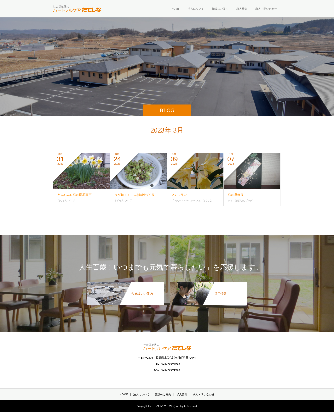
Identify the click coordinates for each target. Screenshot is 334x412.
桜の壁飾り (236, 195)
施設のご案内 (220, 8)
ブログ (71, 200)
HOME (175, 8)
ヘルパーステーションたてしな (195, 200)
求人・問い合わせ (266, 8)
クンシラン (179, 195)
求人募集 (241, 8)
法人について (196, 8)
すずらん (119, 200)
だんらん (62, 200)
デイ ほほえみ (236, 200)
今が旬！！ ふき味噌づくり (134, 195)
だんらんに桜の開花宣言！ (76, 195)
